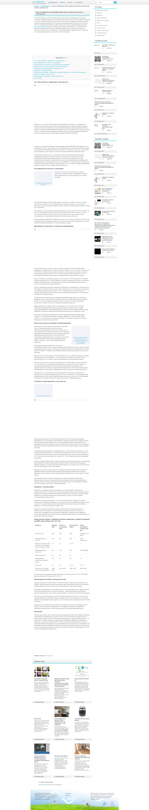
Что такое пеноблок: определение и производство (49, 61)
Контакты (68, 795)
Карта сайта (68, 793)
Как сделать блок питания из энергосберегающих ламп (107, 126)
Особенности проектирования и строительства (48, 68)
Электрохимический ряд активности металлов (108, 249)
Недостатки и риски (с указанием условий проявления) (50, 66)
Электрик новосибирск (60, 756)
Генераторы (99, 12)
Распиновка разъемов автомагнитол (107, 200)
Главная (36, 6)
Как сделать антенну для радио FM (108, 45)
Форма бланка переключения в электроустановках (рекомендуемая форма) (104, 103)
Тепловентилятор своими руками (82, 719)
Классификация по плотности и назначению (46, 63)
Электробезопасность (102, 32)
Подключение (53, 2)
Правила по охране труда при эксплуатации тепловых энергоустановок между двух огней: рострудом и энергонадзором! (80, 340)
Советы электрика (101, 27)
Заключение (37, 78)
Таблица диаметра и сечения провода (107, 91)
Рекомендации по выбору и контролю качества (48, 76)
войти (46, 784)
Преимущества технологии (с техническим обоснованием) (51, 64)
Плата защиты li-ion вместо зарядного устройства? (107, 190)
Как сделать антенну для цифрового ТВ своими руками (108, 69)
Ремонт (63, 2)
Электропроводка (101, 35)
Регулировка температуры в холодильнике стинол (107, 58)
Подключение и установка (103, 20)
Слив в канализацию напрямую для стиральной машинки (82, 757)
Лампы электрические (102, 17)
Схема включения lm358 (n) (43, 396)
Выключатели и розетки (102, 10)
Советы (70, 2)
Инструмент (79, 2)
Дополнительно (45, 6)
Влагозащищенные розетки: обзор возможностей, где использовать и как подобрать (60, 721)
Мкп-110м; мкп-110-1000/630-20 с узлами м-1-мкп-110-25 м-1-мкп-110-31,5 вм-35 (107, 238)
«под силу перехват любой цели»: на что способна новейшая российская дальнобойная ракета (41, 759)
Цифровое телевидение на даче (108, 113)
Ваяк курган (37, 718)
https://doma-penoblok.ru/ (41, 26)
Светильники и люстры (102, 25)
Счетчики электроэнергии (103, 30)
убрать (65, 57)
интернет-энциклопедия (41, 2)
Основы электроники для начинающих (108, 211)
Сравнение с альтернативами (42, 70)
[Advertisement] (62, 45)
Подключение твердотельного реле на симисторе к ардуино (108, 80)
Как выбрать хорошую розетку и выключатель (43, 183)
